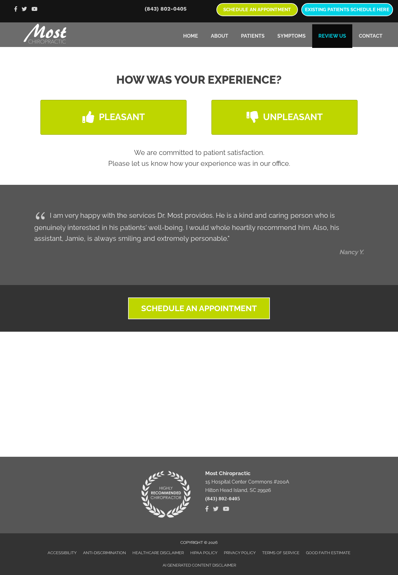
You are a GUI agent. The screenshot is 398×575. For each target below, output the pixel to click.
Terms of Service (280, 552)
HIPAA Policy (203, 552)
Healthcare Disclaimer (158, 552)
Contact (370, 36)
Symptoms (291, 36)
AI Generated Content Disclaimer (199, 565)
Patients (253, 36)
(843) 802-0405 (166, 9)
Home (190, 36)
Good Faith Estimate (328, 552)
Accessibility (62, 552)
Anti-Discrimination (104, 552)
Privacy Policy (240, 552)
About (219, 36)
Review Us (332, 36)
